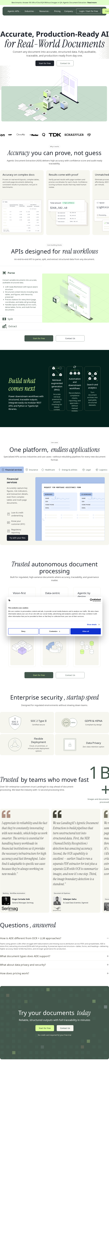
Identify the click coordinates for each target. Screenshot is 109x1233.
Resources (44, 11)
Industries (29, 11)
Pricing (57, 11)
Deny (23, 631)
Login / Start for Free (88, 11)
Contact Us (65, 63)
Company (68, 11)
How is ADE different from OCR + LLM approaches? (30, 938)
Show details (92, 624)
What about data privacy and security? (23, 964)
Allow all (85, 631)
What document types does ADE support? (25, 956)
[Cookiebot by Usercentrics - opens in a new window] (91, 600)
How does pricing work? (14, 973)
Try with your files (17, 538)
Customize (53, 631)
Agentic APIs (13, 11)
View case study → (62, 884)
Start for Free (45, 63)
